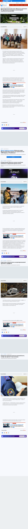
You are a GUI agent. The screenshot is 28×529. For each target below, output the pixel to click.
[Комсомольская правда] (7, 1)
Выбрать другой (5, 5)
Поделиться (25, 26)
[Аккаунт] (26, 1)
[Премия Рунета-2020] (11, 1)
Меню (1, 1)
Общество (11, 83)
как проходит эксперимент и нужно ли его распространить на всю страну (17, 86)
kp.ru (25, 122)
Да (1, 5)
